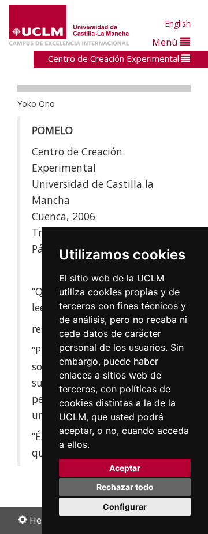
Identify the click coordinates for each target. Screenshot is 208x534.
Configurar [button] (125, 506)
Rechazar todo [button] (125, 487)
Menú (166, 42)
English (178, 23)
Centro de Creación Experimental (114, 58)
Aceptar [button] (124, 468)
